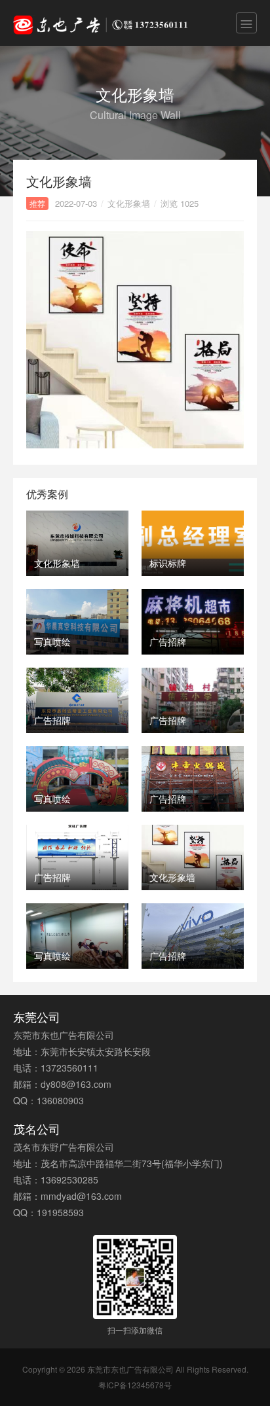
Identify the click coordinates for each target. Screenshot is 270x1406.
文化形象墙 (128, 203)
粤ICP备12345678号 (135, 1384)
